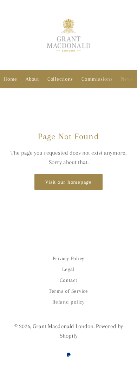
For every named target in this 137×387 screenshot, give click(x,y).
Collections (60, 79)
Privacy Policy (69, 258)
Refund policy (68, 302)
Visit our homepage (68, 182)
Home (10, 79)
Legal (68, 269)
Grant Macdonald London (63, 326)
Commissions (96, 79)
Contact (68, 280)
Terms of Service (68, 291)
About (32, 79)
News (127, 79)
